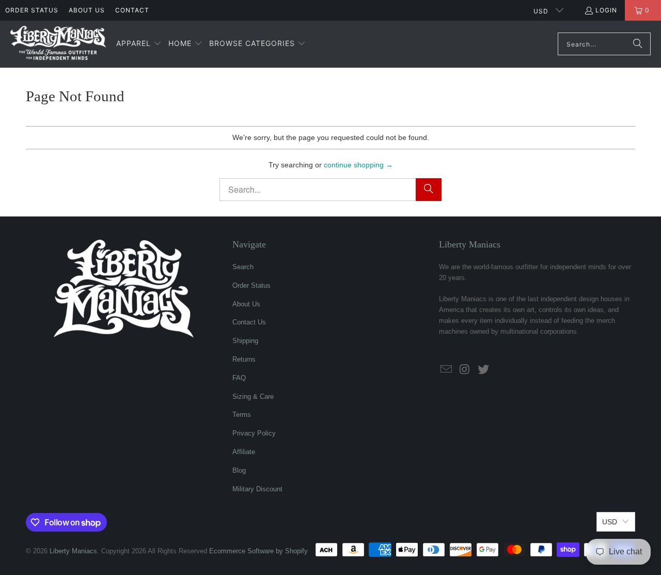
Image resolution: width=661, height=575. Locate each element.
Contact (132, 10)
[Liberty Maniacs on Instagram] (465, 370)
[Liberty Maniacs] (58, 44)
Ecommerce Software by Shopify (258, 551)
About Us (87, 10)
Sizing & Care (253, 396)
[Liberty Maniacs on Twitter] (483, 370)
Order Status (31, 10)
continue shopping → (358, 165)
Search (243, 267)
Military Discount (257, 489)
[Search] (638, 44)
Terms (241, 414)
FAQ (239, 378)
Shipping (245, 341)
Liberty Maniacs (73, 551)
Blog (239, 470)
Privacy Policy (254, 433)
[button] (139, 44)
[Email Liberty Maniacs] (446, 370)
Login (606, 10)
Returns (244, 359)
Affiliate (243, 452)
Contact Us (249, 322)
